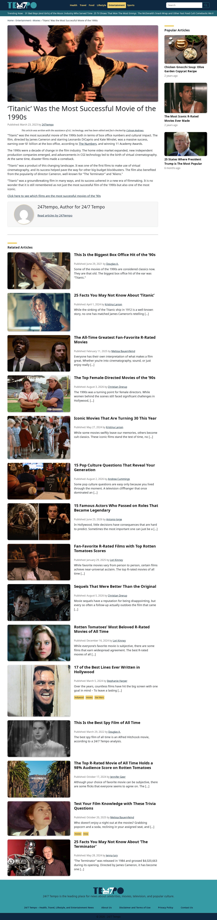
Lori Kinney (116, 560)
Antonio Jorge (114, 519)
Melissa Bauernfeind (123, 351)
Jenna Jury (112, 855)
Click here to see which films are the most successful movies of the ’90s (54, 196)
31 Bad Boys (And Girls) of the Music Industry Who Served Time (58, 13)
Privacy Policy (165, 907)
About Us (106, 907)
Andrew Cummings (119, 479)
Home (10, 20)
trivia (86, 833)
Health (73, 5)
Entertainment (117, 5)
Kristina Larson (113, 304)
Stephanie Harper (117, 681)
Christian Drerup (117, 387)
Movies (36, 20)
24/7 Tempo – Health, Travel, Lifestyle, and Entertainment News (59, 907)
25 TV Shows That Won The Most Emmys (115, 13)
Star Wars (99, 697)
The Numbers (88, 144)
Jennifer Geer (117, 777)
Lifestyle (101, 5)
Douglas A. (112, 264)
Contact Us (187, 907)
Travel (83, 5)
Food (91, 5)
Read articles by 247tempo (54, 215)
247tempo (48, 124)
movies (89, 697)
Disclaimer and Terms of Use (134, 907)
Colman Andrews (134, 130)
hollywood (79, 697)
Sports (130, 5)
